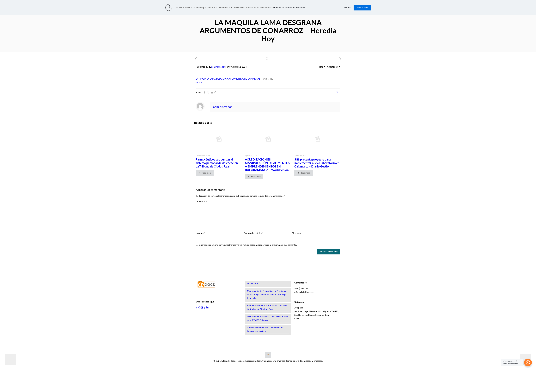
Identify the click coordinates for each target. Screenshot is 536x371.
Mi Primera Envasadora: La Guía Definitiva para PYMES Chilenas (267, 318)
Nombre (200, 233)
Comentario (202, 201)
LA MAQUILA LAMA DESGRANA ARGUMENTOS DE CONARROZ (228, 78)
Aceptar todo (362, 7)
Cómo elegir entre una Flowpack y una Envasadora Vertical (265, 329)
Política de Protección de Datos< (289, 7)
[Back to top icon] (268, 355)
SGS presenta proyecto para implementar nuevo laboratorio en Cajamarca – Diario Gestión (316, 163)
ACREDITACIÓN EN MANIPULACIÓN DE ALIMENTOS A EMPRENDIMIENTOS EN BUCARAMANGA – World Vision (267, 165)
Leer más (347, 7)
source (199, 82)
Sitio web (296, 233)
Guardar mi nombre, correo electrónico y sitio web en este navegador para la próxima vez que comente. (248, 244)
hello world (252, 283)
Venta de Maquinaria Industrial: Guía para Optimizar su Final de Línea (267, 307)
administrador (218, 66)
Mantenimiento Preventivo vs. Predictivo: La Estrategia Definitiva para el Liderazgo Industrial (267, 294)
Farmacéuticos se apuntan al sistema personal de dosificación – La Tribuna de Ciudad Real (218, 163)
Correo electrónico (253, 233)
